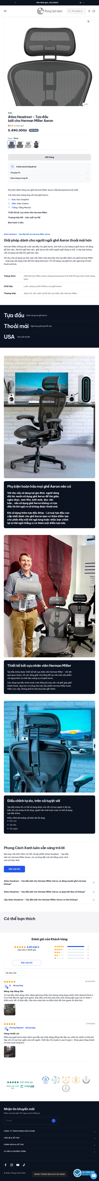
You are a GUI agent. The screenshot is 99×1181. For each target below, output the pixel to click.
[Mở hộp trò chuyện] (93, 1176)
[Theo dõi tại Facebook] (5, 1165)
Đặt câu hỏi (14, 869)
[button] (59, 946)
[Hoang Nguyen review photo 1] (9, 1052)
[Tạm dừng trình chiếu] (80, 2)
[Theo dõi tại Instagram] (11, 1165)
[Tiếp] (83, 2)
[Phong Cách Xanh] (49, 11)
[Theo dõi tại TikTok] (24, 1165)
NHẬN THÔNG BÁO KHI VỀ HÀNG (49, 1174)
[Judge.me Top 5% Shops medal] (86, 1080)
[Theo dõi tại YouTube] (17, 1165)
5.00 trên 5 (33, 947)
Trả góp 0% (15, 172)
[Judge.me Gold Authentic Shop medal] (66, 1080)
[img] (9, 982)
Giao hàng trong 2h (19, 178)
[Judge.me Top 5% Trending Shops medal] (66, 1088)
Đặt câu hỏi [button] (26, 962)
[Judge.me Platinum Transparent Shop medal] (56, 1080)
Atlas (10, 113)
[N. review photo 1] (9, 1009)
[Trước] (15, 2)
